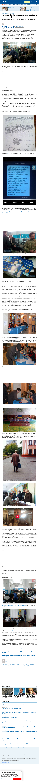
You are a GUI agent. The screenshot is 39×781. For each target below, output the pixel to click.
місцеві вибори (19, 664)
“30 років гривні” (11, 4)
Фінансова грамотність (21, 4)
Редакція (19, 747)
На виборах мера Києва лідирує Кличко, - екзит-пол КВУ (15, 744)
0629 (8, 153)
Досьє (20, 5)
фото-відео (31, 664)
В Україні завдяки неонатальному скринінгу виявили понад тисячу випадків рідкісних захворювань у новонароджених (13, 10)
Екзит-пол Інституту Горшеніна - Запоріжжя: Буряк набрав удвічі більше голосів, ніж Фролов (19, 726)
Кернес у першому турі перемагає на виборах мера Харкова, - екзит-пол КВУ (19, 721)
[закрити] (21, 771)
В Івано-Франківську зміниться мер (9, 717)
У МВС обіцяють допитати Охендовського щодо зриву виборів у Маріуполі (18, 648)
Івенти (15, 747)
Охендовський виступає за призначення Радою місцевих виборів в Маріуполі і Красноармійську (19, 656)
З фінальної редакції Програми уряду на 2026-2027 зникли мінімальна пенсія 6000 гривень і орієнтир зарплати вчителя (31, 10)
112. (11, 69)
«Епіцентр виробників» (32, 4)
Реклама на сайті (9, 747)
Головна (3, 12)
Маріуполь (4, 664)
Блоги (21, 1)
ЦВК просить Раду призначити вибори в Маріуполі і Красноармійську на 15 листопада (18, 651)
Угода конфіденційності (6, 748)
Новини (15, 1)
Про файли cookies (4, 778)
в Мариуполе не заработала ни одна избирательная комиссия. (24, 65)
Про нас (3, 747)
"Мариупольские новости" (7, 576)
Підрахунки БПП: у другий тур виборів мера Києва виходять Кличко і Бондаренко (18, 739)
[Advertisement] (19, 79)
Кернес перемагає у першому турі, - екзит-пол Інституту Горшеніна (19, 731)
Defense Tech (4, 4)
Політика (7, 12)
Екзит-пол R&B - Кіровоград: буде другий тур (11, 708)
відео (26, 664)
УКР (34, 1)
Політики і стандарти (27, 747)
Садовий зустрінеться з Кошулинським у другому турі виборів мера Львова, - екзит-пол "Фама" (19, 713)
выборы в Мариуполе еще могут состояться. (19, 630)
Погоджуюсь (17, 778)
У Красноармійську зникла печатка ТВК (11, 735)
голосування (12, 664)
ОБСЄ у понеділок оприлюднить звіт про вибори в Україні (14, 704)
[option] (11, 8)
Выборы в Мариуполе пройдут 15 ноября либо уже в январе (14, 605)
